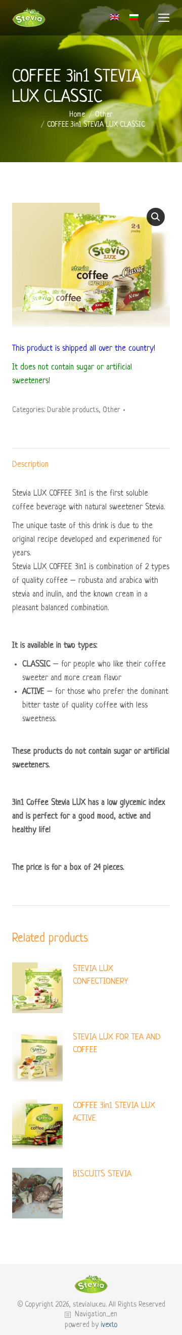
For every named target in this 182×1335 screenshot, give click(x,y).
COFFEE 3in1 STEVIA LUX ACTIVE (114, 1112)
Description (30, 464)
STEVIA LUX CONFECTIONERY (100, 975)
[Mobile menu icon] (164, 18)
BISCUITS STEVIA (102, 1174)
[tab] (91, 460)
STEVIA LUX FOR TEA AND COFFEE (117, 1043)
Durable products (73, 410)
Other (111, 410)
